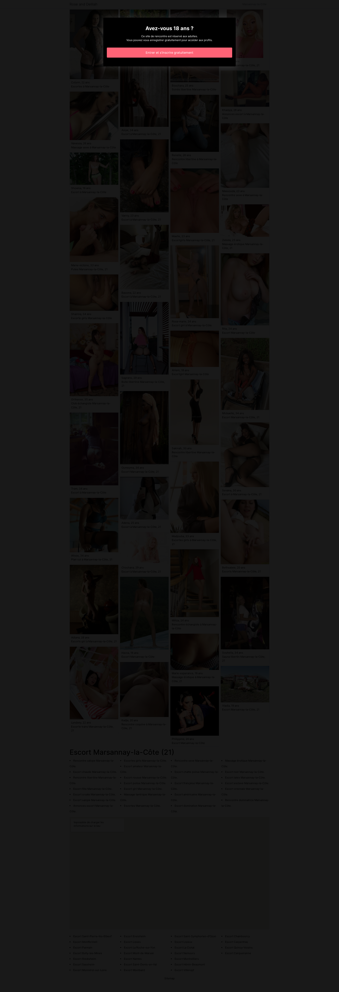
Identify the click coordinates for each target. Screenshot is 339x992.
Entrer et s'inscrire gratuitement (169, 52)
